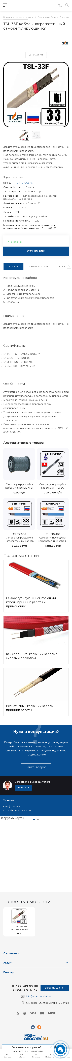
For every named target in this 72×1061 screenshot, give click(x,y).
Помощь (8, 972)
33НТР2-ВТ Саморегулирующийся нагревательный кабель (19, 538)
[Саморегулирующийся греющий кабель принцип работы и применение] (36, 576)
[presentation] (69, 266)
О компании (11, 953)
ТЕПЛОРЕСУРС (24, 182)
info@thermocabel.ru (38, 996)
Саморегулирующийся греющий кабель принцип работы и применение (31, 602)
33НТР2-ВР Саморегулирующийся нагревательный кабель (53, 538)
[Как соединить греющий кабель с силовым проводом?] (36, 632)
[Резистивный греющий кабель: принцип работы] (36, 684)
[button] (34, 819)
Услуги (7, 962)
